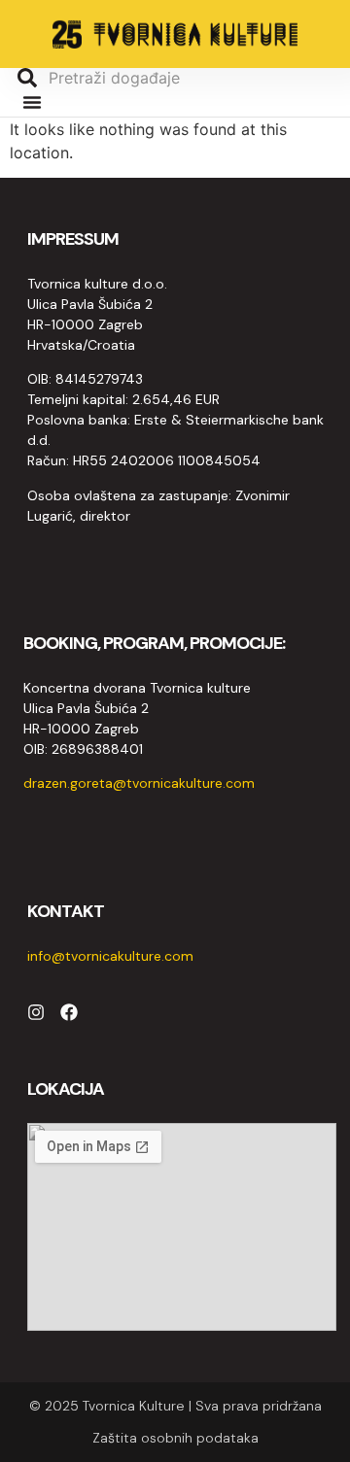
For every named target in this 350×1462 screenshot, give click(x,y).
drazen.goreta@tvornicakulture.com (139, 783)
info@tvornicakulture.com (110, 956)
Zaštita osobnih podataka (175, 1437)
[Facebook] (69, 1012)
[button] (32, 102)
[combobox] (165, 77)
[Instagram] (36, 1012)
